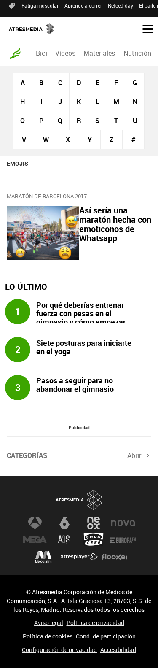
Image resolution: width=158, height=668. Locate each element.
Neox (93, 523)
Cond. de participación (106, 636)
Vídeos (65, 53)
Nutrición (137, 53)
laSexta (64, 523)
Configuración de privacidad (59, 650)
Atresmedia (79, 500)
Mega (35, 539)
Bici (41, 53)
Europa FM (123, 539)
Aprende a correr (83, 5)
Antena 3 (35, 523)
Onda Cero (93, 539)
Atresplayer (79, 556)
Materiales (99, 53)
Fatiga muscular (40, 5)
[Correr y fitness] (15, 53)
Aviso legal (48, 623)
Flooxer (114, 556)
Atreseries (64, 539)
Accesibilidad (118, 650)
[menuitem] (41, 53)
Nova (123, 523)
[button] (144, 28)
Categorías (27, 455)
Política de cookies (47, 636)
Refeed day (120, 5)
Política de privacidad (95, 623)
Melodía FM (43, 556)
